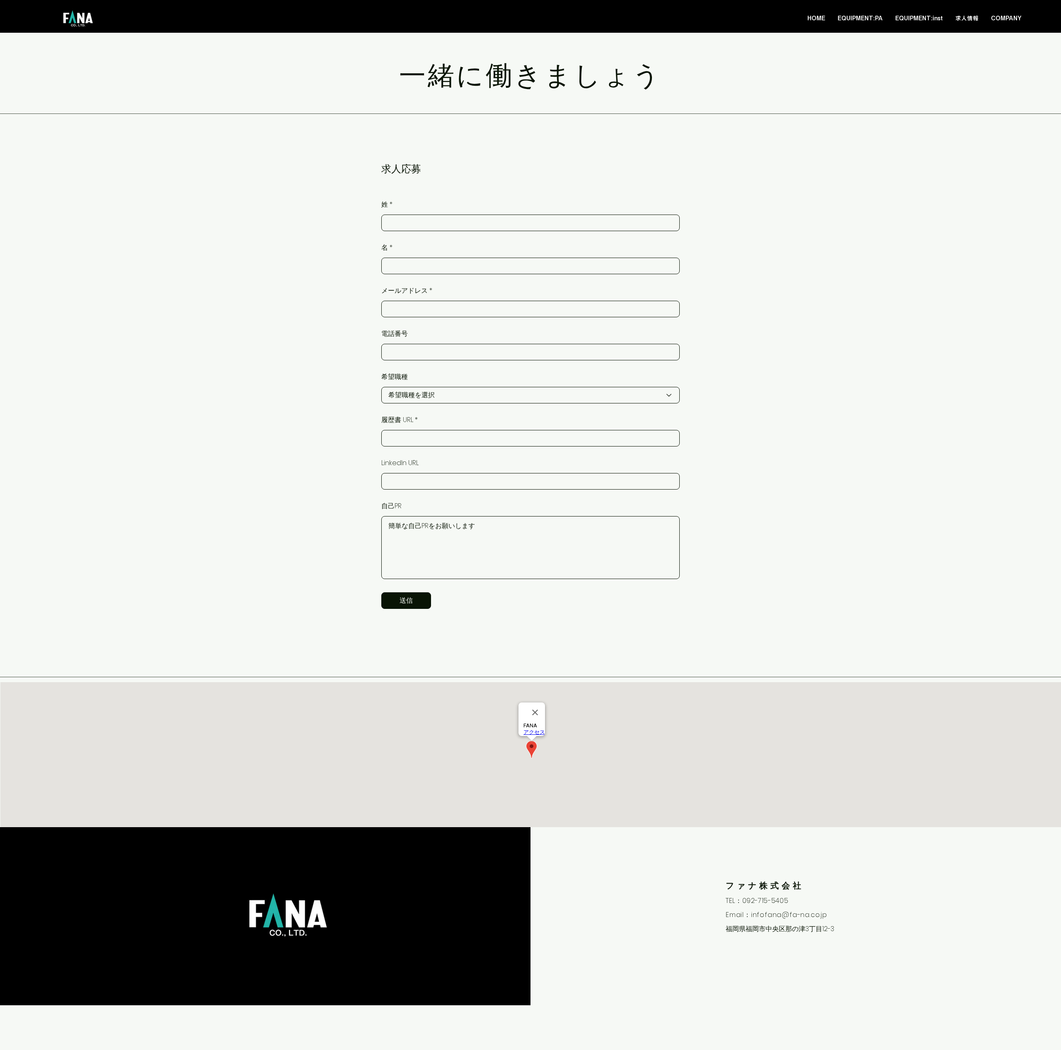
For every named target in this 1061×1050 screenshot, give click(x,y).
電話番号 (394, 334)
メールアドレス (404, 290)
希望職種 (394, 377)
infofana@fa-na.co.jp (789, 915)
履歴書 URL (397, 420)
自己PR (391, 506)
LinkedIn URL (400, 463)
